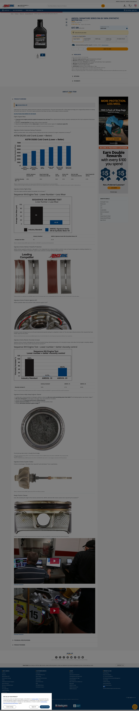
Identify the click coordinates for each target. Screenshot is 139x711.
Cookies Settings (9, 706)
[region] (26, 701)
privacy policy (35, 699)
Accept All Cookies (45, 706)
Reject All (34, 706)
